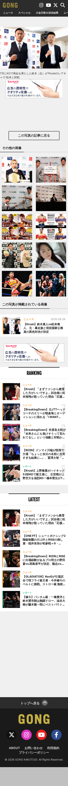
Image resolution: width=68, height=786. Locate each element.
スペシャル (24, 12)
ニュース (8, 12)
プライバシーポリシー (34, 752)
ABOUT (14, 748)
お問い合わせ (34, 748)
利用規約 (53, 748)
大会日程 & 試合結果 (47, 12)
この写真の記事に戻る (34, 135)
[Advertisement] (34, 654)
